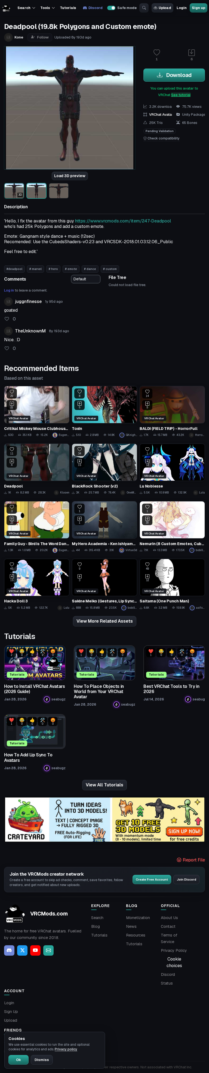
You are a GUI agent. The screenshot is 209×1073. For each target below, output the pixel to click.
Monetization (138, 917)
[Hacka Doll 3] (36, 584)
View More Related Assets (104, 621)
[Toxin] (104, 412)
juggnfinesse (28, 301)
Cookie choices (174, 962)
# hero (53, 269)
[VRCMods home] (6, 8)
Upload (165, 7)
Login (181, 7)
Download (178, 75)
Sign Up (11, 1011)
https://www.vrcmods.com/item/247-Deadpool (123, 221)
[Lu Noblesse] (172, 469)
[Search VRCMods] (144, 8)
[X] (22, 950)
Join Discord (186, 879)
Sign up (198, 7)
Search (97, 917)
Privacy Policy (174, 950)
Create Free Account (152, 879)
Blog (95, 926)
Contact (168, 926)
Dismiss (42, 1059)
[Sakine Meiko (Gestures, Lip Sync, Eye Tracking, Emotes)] (104, 584)
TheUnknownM (30, 331)
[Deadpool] (36, 469)
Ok (18, 1059)
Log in (9, 290)
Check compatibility (163, 138)
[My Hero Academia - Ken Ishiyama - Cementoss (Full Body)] (104, 527)
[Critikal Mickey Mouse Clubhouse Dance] (36, 412)
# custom (110, 269)
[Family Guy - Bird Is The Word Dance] (36, 527)
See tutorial (180, 95)
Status (167, 983)
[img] (104, 819)
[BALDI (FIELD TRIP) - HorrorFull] (172, 412)
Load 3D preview (69, 175)
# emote (71, 269)
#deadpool (14, 269)
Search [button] (23, 7)
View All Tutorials (104, 785)
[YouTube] (35, 950)
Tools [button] (45, 7)
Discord (95, 7)
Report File (193, 860)
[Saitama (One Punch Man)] (172, 584)
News (131, 926)
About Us (169, 917)
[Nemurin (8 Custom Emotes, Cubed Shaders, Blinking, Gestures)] (172, 527)
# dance (90, 269)
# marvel (35, 269)
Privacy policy (66, 1049)
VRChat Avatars (162, 114)
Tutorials (68, 7)
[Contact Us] (48, 950)
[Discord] (9, 950)
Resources (135, 935)
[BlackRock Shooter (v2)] (104, 469)
